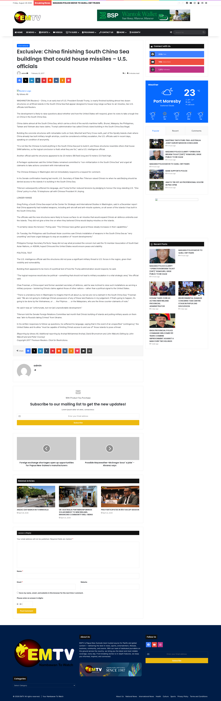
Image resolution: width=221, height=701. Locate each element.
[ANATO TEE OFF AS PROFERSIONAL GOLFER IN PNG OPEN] (157, 186)
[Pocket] (68, 80)
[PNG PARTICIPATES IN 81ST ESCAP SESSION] (120, 496)
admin (23, 73)
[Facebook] (187, 3)
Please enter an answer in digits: (30, 598)
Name (20, 571)
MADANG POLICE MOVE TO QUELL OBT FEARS (170, 164)
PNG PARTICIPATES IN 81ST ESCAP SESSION (120, 509)
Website (84, 582)
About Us (120, 696)
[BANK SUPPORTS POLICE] (157, 174)
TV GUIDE (72, 32)
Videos (58, 32)
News (31, 32)
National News (131, 696)
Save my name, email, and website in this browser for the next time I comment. (51, 593)
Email (20, 582)
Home (20, 32)
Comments (196, 131)
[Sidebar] (206, 3)
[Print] (89, 350)
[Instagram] (195, 3)
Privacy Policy (183, 696)
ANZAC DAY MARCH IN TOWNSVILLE (32, 509)
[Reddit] (50, 80)
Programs (89, 32)
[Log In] (198, 3)
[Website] (35, 370)
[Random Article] (202, 3)
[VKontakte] (56, 80)
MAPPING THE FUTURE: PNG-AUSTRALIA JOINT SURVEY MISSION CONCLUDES (183, 141)
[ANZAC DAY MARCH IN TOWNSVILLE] (36, 496)
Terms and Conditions (198, 696)
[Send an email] (27, 73)
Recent (175, 131)
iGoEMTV (135, 32)
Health (158, 696)
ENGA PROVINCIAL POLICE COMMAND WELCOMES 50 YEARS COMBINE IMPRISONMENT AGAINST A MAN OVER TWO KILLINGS (162, 335)
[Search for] (203, 32)
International (23, 46)
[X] (25, 80)
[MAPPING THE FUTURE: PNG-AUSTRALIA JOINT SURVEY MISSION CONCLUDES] (157, 144)
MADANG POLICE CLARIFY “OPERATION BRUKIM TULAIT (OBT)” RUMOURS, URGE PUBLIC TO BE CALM (183, 154)
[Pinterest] (44, 80)
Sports (44, 32)
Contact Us (107, 32)
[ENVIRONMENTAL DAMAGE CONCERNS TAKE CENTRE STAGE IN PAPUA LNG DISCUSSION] (191, 288)
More (122, 32)
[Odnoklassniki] (62, 80)
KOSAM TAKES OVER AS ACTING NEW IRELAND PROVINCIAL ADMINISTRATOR (160, 302)
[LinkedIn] (31, 80)
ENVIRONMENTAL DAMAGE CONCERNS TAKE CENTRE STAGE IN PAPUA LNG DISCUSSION (190, 302)
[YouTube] (191, 3)
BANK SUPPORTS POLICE (176, 171)
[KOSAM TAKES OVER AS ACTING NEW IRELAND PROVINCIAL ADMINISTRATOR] (162, 288)
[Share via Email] (83, 350)
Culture (166, 696)
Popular (155, 131)
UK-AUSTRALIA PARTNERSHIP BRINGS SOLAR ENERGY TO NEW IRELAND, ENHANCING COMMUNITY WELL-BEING (76, 512)
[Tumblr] (37, 80)
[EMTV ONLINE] (36, 17)
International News (146, 696)
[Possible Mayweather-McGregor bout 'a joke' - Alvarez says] (109, 448)
